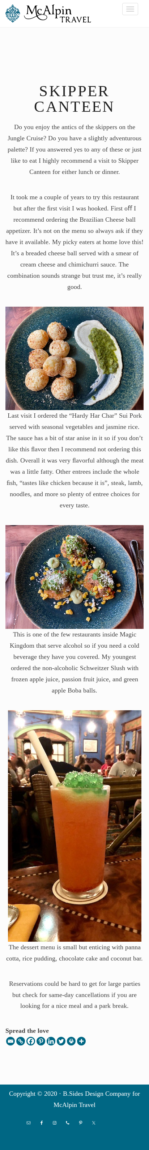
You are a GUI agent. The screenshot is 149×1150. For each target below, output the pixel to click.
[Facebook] (30, 1041)
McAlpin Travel (50, 13)
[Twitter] (61, 1041)
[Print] (71, 1041)
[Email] (10, 1041)
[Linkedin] (51, 1041)
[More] (81, 1041)
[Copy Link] (20, 1041)
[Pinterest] (41, 1041)
